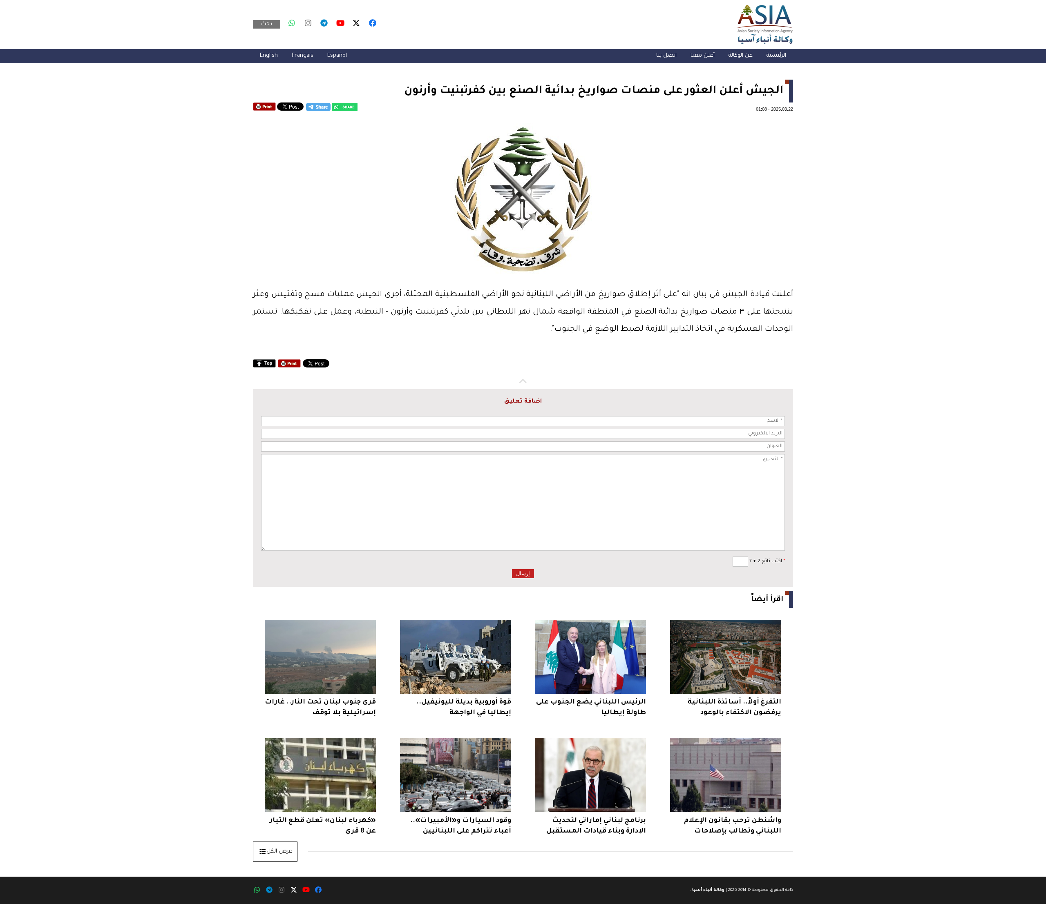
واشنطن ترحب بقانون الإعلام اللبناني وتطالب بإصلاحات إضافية (732, 827)
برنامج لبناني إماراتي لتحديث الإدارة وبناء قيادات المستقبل (596, 826)
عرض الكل (279, 851)
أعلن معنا (703, 56)
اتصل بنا (666, 56)
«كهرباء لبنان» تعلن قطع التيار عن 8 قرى (323, 826)
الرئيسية (776, 56)
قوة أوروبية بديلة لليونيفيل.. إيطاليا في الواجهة (463, 708)
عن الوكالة (741, 56)
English (269, 56)
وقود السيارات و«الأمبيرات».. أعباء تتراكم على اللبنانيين (460, 826)
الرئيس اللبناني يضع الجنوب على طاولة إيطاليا (591, 708)
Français (302, 56)
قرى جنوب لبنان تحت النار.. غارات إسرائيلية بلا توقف (320, 708)
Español (337, 56)
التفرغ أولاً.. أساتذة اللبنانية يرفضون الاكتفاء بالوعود (734, 708)
